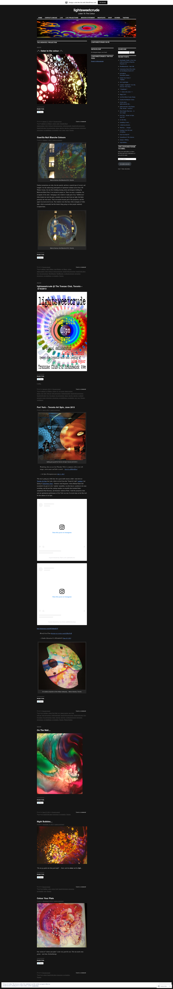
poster (44, 398)
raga (60, 130)
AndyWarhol (57, 269)
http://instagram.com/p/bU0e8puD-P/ (47, 628)
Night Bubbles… (44, 821)
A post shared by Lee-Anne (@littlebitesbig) (62, 622)
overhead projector (74, 128)
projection (83, 128)
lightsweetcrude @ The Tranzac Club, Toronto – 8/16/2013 (59, 287)
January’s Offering (124, 140)
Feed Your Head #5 (124, 134)
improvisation (41, 126)
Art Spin (45, 713)
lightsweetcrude (86, 9)
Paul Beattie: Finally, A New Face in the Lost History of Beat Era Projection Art (128, 62)
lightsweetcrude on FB (100, 42)
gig (57, 391)
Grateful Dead (64, 124)
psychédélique (48, 130)
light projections (57, 126)
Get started (102, 2)
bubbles (45, 889)
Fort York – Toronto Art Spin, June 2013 (56, 407)
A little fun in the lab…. (125, 125)
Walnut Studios (68, 720)
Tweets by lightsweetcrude (97, 61)
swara (63, 130)
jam (42, 393)
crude (57, 124)
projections (40, 130)
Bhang (50, 124)
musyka (62, 128)
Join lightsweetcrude (125, 164)
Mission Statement (88, 18)
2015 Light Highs (124, 82)
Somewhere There (48, 483)
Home (40, 18)
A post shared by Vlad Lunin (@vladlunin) (62, 557)
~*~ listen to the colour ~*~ (50, 50)
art (47, 124)
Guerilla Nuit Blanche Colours (51, 137)
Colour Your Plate (45, 898)
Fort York (54, 713)
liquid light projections (78, 126)
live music (52, 396)
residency (80, 481)
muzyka (66, 128)
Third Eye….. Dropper (125, 127)
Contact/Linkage (51, 18)
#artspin (53, 633)
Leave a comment (81, 121)
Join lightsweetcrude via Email (126, 148)
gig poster (61, 391)
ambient (43, 124)
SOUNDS (117, 18)
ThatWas (126, 18)
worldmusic (40, 400)
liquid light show (41, 128)
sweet (67, 130)
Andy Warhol (49, 269)
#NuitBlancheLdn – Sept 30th (127, 66)
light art (50, 126)
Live (61, 18)
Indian (38, 393)
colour (54, 124)
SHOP (110, 18)
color (49, 889)
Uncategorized (57, 121)
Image (39, 47)
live (38, 274)
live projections (72, 18)
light (46, 126)
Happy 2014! (123, 94)
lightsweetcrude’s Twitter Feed (102, 57)
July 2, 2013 (60, 474)
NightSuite (101, 18)
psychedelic (55, 130)
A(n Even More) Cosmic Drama (127, 97)
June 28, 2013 (67, 638)
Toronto (71, 130)
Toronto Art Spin (42, 481)
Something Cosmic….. (125, 122)
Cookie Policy (35, 986)
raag (76, 398)
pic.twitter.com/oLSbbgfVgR (64, 633)
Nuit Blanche (52, 274)
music (57, 128)
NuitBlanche (60, 274)
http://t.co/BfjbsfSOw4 (71, 469)
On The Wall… (44, 730)
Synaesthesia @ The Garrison (127, 137)
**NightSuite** (123, 89)
